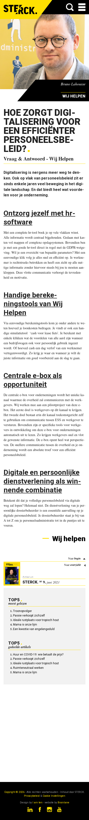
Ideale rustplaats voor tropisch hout (36, 620)
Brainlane (63, 802)
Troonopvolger (22, 611)
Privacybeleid (32, 795)
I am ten (37, 802)
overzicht (75, 565)
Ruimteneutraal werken (28, 668)
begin (77, 558)
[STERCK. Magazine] (21, 9)
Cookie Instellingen (54, 795)
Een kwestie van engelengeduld (34, 629)
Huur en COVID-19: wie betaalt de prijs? (38, 654)
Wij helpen (68, 538)
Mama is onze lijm (25, 624)
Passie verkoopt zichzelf (29, 615)
